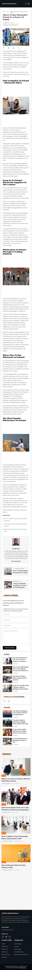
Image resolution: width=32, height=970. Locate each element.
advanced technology (18, 402)
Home (4, 11)
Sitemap (4, 957)
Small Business (18, 952)
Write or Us (4, 949)
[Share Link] (3, 48)
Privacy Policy (5, 954)
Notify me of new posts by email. (13, 611)
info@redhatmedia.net (7, 930)
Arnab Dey (6, 22)
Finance (16, 946)
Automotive (18, 949)
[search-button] (25, 3)
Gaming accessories (9, 498)
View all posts (16, 561)
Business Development (21, 954)
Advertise (4, 952)
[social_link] (4, 701)
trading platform (13, 298)
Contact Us (4, 946)
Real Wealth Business (13, 966)
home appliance (12, 485)
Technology (17, 944)
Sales (8, 11)
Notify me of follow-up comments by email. (16, 609)
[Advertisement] (16, 891)
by (15, 663)
